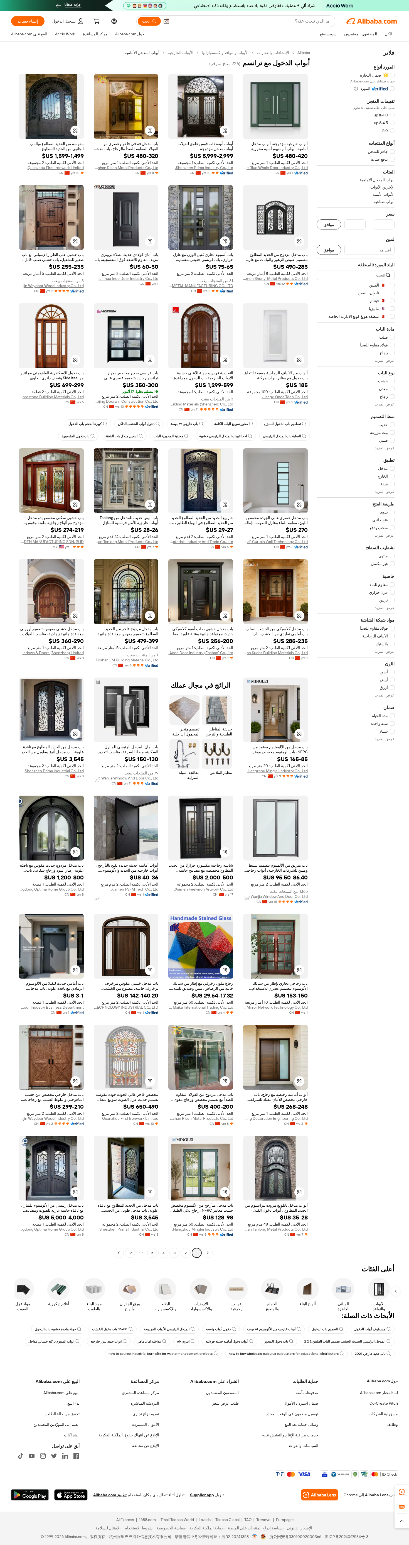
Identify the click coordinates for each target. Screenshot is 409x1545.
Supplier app (202, 1495)
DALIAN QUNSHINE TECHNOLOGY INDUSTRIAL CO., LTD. (126, 1007)
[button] (166, 21)
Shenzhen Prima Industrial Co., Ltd (54, 771)
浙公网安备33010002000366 (295, 1536)
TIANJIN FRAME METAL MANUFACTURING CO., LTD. (200, 285)
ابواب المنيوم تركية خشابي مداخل (51, 1341)
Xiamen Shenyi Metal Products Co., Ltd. (275, 278)
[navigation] (356, 653)
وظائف (392, 1424)
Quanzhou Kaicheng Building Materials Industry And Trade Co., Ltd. (200, 541)
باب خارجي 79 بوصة (184, 424)
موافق (329, 224)
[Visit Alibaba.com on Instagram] (43, 1456)
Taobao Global (227, 1519)
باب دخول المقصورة (75, 436)
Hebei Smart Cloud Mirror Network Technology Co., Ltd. (275, 1007)
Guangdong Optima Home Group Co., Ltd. (51, 889)
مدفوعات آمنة (307, 1392)
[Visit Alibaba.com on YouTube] (31, 1456)
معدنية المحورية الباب (168, 436)
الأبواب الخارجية (180, 52)
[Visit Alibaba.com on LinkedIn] (65, 1456)
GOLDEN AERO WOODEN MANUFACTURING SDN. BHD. (51, 541)
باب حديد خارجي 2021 (370, 1354)
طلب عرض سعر (225, 1403)
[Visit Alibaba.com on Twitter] (54, 1456)
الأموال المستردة (145, 1424)
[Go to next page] (119, 1253)
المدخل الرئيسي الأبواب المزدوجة (166, 1329)
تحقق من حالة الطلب (62, 1414)
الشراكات (72, 1435)
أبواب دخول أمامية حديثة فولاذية (227, 1341)
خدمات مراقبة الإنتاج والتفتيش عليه (290, 1435)
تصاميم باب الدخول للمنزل (282, 424)
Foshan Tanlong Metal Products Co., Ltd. (126, 541)
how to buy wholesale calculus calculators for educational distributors (284, 1354)
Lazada (205, 1519)
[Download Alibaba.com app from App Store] (71, 1494)
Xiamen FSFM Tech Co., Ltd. (134, 889)
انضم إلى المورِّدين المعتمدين (56, 1424)
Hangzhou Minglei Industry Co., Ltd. (277, 771)
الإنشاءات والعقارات (273, 52)
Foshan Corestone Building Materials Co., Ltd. (51, 397)
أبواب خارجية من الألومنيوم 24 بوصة (271, 1329)
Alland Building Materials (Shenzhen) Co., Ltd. (200, 404)
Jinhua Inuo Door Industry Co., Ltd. (128, 278)
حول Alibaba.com (382, 1381)
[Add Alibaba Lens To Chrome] (319, 1494)
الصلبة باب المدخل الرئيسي (282, 436)
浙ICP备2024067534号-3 (346, 1536)
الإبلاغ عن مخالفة (145, 1445)
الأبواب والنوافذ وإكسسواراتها (225, 52)
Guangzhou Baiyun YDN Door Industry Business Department (51, 1007)
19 (130, 1253)
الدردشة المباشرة (145, 1403)
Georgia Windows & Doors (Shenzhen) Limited (51, 653)
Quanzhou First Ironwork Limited (56, 167)
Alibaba (303, 52)
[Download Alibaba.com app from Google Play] (30, 1494)
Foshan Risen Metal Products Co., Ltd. (126, 167)
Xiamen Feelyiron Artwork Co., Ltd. (203, 889)
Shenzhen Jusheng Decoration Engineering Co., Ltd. (275, 1118)
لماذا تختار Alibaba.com (379, 1392)
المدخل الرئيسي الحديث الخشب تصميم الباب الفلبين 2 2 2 (344, 1341)
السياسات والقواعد (303, 1445)
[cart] (96, 22)
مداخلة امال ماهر (149, 1341)
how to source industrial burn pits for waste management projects (161, 1354)
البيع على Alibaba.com (61, 1392)
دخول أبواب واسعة (218, 1329)
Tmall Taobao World (177, 1519)
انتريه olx (183, 1341)
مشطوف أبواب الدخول (369, 1329)
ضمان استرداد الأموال (301, 1403)
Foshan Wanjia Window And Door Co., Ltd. (126, 778)
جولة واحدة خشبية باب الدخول (55, 1329)
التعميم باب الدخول (325, 1329)
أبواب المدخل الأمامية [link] (142, 52)
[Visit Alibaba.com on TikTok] (20, 1456)
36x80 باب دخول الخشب (109, 1329)
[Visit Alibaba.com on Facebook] (76, 1456)
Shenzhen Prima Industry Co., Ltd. (204, 167)
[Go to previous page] (208, 1253)
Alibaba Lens (376, 1495)
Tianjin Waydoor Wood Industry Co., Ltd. (51, 285)
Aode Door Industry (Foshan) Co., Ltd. (201, 653)
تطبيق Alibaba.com (110, 1495)
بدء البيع (73, 1403)
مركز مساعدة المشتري (140, 1392)
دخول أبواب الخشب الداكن (136, 424)
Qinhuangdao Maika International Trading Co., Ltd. (200, 1007)
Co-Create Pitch (383, 1403)
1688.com (147, 1519)
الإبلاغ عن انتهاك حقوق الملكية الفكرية (128, 1435)
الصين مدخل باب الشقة (121, 436)
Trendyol (263, 1519)
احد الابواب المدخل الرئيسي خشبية (223, 436)
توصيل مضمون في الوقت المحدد (292, 1414)
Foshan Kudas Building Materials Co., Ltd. (275, 653)
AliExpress (125, 1519)
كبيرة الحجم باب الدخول (85, 424)
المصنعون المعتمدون (222, 1392)
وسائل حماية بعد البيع (301, 1424)
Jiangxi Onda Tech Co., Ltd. (285, 397)
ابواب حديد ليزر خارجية (106, 1341)
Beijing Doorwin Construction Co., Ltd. (126, 401)
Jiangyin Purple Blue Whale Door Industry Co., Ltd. (275, 167)
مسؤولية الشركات (383, 1414)
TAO (248, 1519)
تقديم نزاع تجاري (145, 1414)
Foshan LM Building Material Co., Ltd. (126, 660)
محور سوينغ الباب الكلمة (231, 424)
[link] (402, 1492)
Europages (285, 1519)
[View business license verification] (254, 1536)
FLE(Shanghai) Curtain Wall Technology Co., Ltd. (275, 541)
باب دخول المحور (276, 1341)
